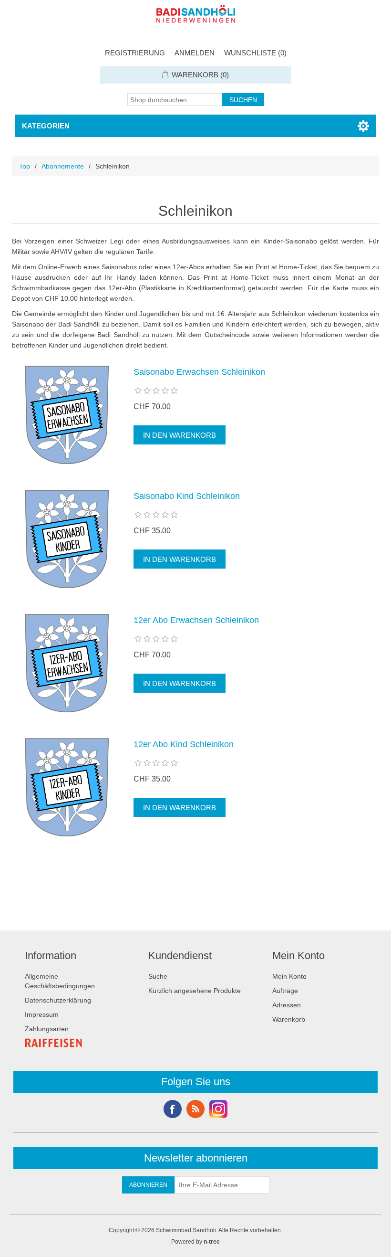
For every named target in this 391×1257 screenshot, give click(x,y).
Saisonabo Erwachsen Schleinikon (199, 372)
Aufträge (285, 990)
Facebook (173, 1109)
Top (24, 166)
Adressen (286, 1005)
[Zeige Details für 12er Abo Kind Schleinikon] (66, 787)
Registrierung (135, 53)
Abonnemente (62, 166)
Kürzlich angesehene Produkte (194, 990)
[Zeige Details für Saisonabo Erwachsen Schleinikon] (66, 414)
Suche (157, 976)
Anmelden (195, 53)
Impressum (42, 1014)
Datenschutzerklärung (58, 1000)
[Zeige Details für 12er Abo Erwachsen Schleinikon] (66, 663)
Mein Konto (289, 976)
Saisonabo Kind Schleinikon (187, 496)
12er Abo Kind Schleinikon (184, 744)
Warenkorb (288, 1019)
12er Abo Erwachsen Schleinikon (196, 620)
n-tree (212, 1241)
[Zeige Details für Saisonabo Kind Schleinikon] (66, 539)
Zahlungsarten (47, 1029)
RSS (195, 1109)
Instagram (218, 1109)
